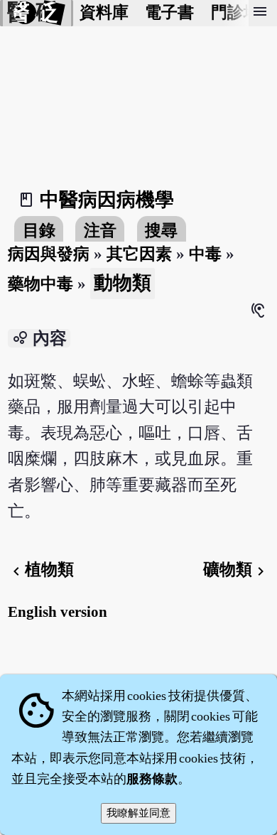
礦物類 (236, 569)
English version (57, 612)
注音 (100, 230)
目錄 (39, 230)
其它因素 (139, 254)
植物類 (41, 569)
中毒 (205, 254)
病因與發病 (48, 254)
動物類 (122, 282)
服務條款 (152, 779)
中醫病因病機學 (107, 199)
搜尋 (161, 230)
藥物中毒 (40, 284)
